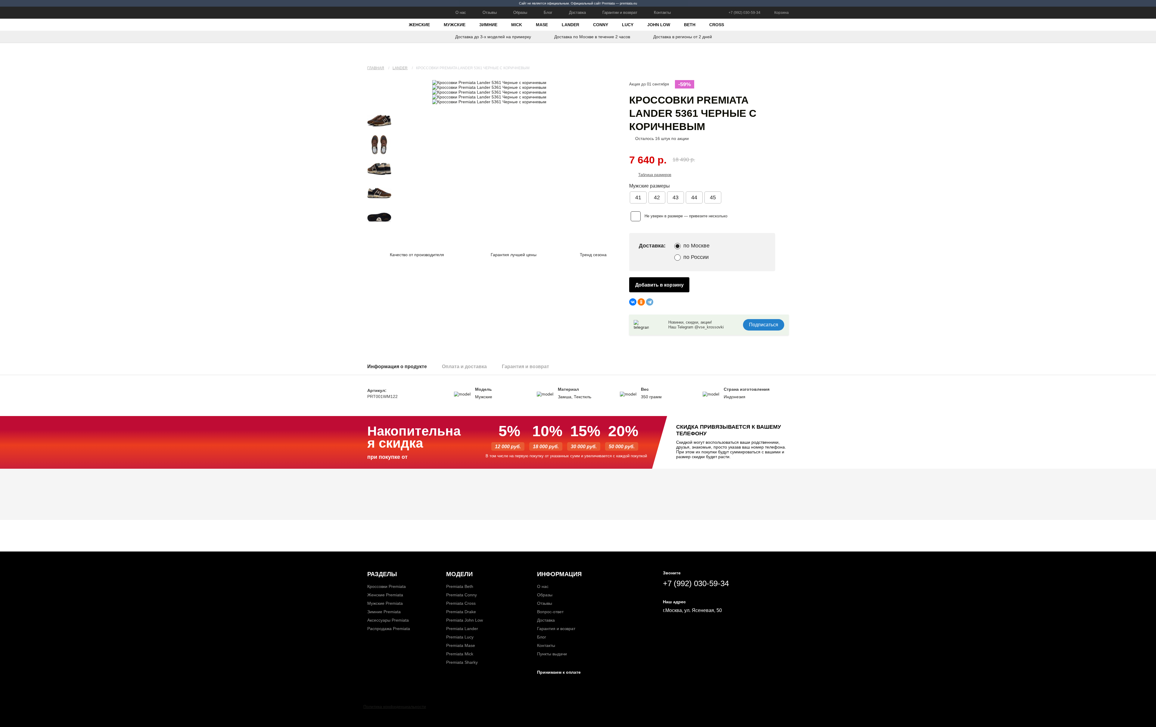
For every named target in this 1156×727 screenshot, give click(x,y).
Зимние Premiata (384, 611)
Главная (375, 68)
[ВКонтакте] (632, 302)
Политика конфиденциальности (394, 706)
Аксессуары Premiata (388, 620)
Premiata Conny (461, 594)
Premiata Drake (461, 611)
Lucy (627, 24)
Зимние (488, 24)
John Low (658, 24)
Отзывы (490, 12)
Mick (516, 24)
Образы (520, 12)
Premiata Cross (461, 603)
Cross (716, 24)
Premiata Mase (460, 645)
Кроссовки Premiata (386, 586)
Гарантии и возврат (619, 12)
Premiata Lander (462, 628)
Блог (548, 12)
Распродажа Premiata (388, 628)
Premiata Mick (459, 653)
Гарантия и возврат (556, 628)
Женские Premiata (385, 594)
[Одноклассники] (641, 302)
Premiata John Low (464, 620)
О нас (460, 12)
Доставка (577, 12)
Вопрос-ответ (550, 611)
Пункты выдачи (552, 653)
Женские (419, 24)
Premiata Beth (459, 586)
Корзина (781, 13)
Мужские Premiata (385, 603)
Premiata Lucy (460, 637)
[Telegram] (649, 302)
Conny (600, 24)
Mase (542, 24)
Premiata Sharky (462, 662)
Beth (689, 24)
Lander (570, 24)
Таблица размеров (654, 174)
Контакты (662, 12)
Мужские (454, 24)
